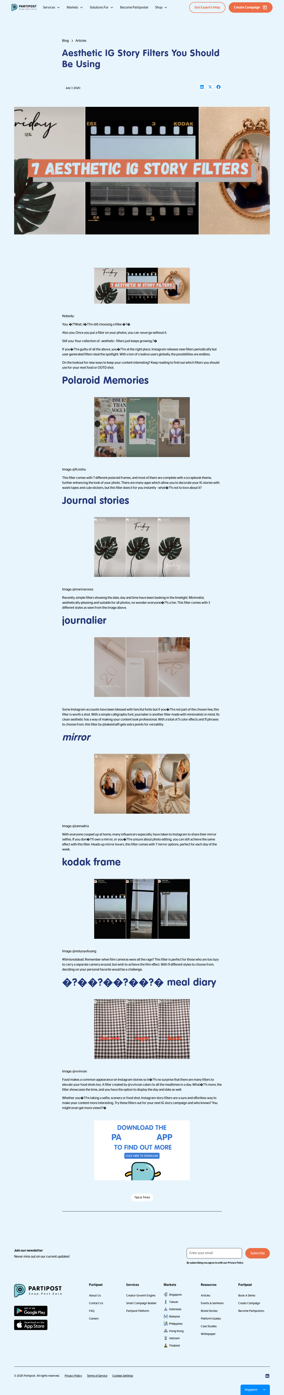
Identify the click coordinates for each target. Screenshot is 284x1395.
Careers (94, 1318)
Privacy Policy (73, 1375)
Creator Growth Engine (140, 1295)
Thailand (174, 1345)
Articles (205, 1295)
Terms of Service (97, 1375)
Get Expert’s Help (207, 7)
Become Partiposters (251, 1310)
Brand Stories (209, 1310)
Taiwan (173, 1301)
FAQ (91, 1310)
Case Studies (209, 1326)
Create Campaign (249, 1303)
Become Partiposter (134, 7)
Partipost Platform (137, 1310)
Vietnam (174, 1338)
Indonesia (175, 1309)
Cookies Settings (122, 1375)
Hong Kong (176, 1331)
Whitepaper (208, 1333)
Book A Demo (246, 1295)
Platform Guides (211, 1318)
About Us (95, 1295)
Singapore (175, 1294)
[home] (23, 7)
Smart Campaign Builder (141, 1303)
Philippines (176, 1323)
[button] (51, 7)
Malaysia (174, 1316)
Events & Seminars (212, 1303)
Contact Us (96, 1303)
